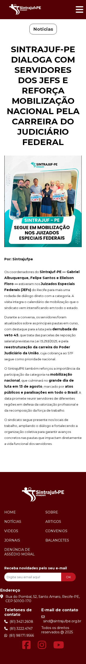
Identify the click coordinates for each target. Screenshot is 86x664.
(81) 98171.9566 (20, 635)
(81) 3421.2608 (20, 621)
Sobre (51, 512)
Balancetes (57, 540)
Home (10, 512)
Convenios (56, 531)
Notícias (12, 521)
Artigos (53, 521)
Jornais (12, 540)
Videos (11, 531)
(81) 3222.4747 (20, 628)
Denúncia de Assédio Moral (19, 552)
